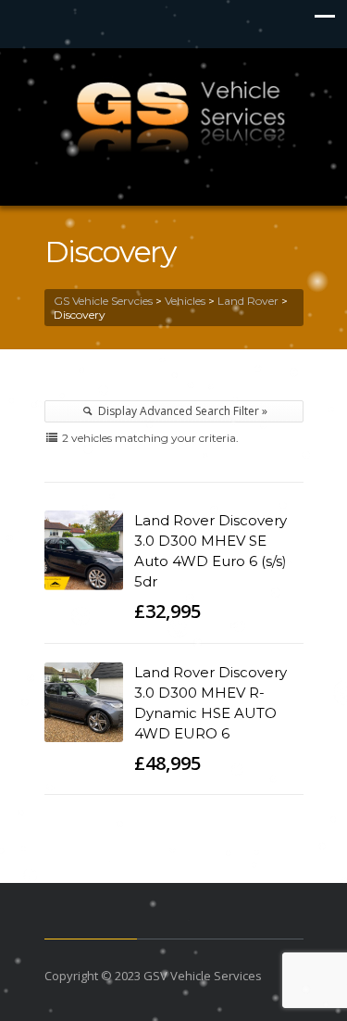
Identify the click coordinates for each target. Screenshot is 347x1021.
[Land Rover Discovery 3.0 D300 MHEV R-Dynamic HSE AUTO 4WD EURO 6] (84, 702)
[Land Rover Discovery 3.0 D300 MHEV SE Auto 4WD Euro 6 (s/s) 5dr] (84, 550)
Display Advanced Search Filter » (181, 411)
